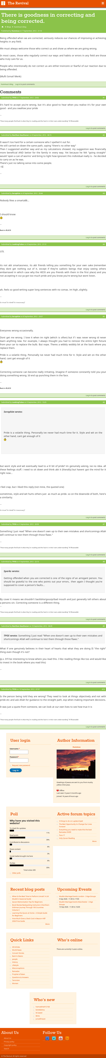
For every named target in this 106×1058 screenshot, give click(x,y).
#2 (104, 135)
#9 (104, 626)
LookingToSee (18, 244)
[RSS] (67, 1038)
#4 (104, 244)
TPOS (14, 97)
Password (14, 757)
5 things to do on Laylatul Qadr (71, 821)
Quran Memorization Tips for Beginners (27, 902)
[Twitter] (54, 1038)
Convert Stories (18, 953)
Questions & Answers (20, 977)
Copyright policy (10, 1045)
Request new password (21, 765)
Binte (38, 1016)
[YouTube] (61, 1038)
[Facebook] (47, 1038)
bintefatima (40, 1010)
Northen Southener (20, 135)
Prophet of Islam (18, 974)
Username (15, 748)
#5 (104, 316)
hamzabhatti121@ (43, 1007)
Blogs (9, 27)
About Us (7, 1038)
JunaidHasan (41, 1019)
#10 (103, 689)
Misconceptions (18, 968)
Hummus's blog (20, 27)
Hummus (15, 31)
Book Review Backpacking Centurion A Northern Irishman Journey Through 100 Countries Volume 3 (30, 907)
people (14, 959)
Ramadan (16, 971)
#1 (104, 97)
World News (16, 950)
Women (15, 983)
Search (6, 1048)
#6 (104, 402)
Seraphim (16, 193)
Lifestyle (15, 965)
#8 (104, 561)
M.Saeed (39, 1013)
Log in (17, 84)
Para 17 (62, 835)
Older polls (16, 873)
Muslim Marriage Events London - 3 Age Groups (77, 896)
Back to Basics (17, 956)
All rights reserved (19, 1056)
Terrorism (16, 980)
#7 (104, 524)
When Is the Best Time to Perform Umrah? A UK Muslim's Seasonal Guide (30, 897)
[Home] (3, 3)
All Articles (16, 947)
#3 (104, 193)
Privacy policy (9, 1041)
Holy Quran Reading (67, 838)
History (15, 962)
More (94, 841)
